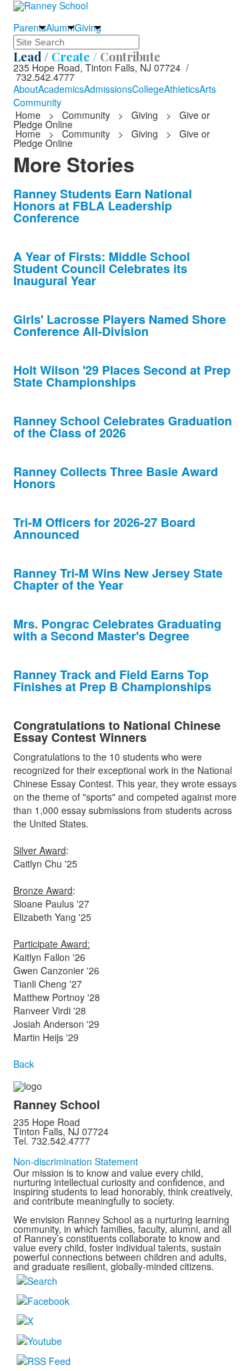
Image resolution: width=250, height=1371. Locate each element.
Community (37, 102)
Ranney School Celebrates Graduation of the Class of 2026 (122, 426)
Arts (207, 88)
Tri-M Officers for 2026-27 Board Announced (104, 528)
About (25, 88)
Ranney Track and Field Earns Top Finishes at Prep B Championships (112, 680)
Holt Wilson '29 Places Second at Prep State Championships (122, 376)
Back (23, 1063)
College (148, 88)
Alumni (60, 27)
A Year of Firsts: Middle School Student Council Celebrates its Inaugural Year (101, 268)
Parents (29, 27)
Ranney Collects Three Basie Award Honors (115, 477)
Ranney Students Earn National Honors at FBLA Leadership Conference (102, 205)
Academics (61, 88)
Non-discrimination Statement (75, 1161)
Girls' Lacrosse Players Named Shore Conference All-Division (119, 325)
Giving (88, 27)
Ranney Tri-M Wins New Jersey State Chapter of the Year (118, 579)
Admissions (108, 88)
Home (29, 115)
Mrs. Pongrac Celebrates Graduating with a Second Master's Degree (117, 629)
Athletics (181, 88)
